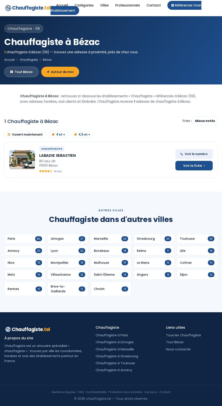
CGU (81, 392)
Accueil (62, 5)
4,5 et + (84, 134)
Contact (154, 5)
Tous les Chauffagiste (183, 335)
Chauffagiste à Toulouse (115, 363)
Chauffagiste (31, 8)
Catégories (84, 5)
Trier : (187, 121)
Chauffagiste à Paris (112, 335)
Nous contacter (178, 349)
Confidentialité (96, 392)
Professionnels (127, 5)
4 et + (60, 134)
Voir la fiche (192, 165)
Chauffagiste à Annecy (114, 370)
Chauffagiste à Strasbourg (117, 356)
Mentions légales (64, 392)
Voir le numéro (196, 154)
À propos (150, 392)
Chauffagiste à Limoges (115, 342)
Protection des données (125, 392)
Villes (104, 5)
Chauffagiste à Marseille (115, 349)
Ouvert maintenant (27, 134)
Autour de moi (62, 72)
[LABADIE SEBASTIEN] (22, 159)
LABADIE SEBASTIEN (57, 155)
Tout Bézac (24, 72)
